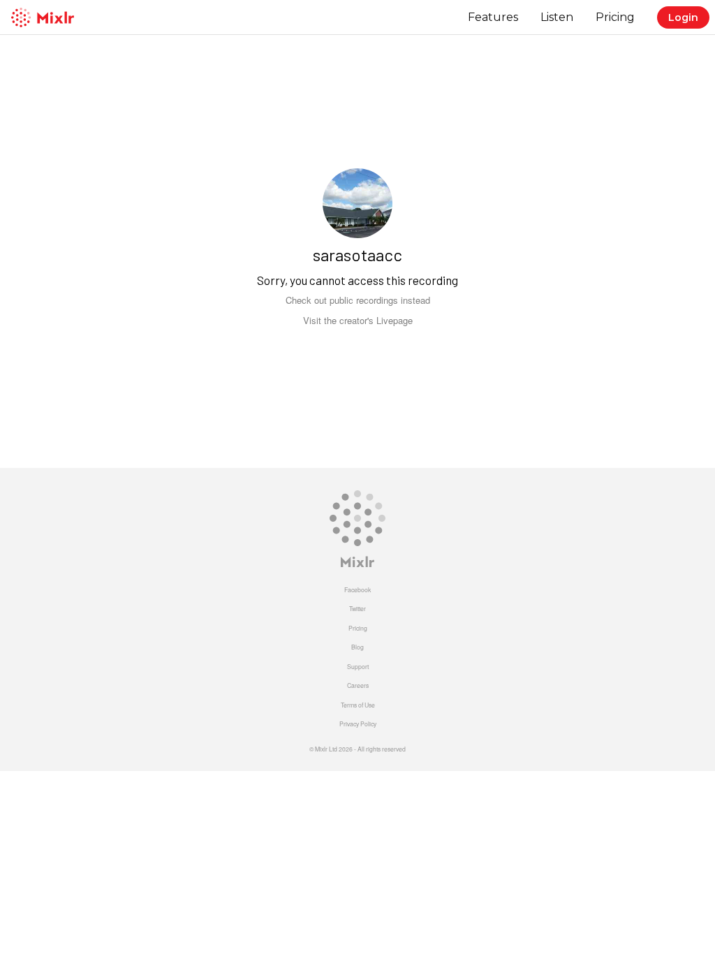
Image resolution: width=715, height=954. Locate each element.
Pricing (615, 17)
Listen (556, 17)
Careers (358, 685)
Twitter (357, 608)
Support (358, 666)
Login (683, 17)
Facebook (357, 589)
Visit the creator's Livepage (358, 320)
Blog (357, 647)
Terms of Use (358, 704)
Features (493, 17)
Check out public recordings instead (358, 300)
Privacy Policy (357, 723)
